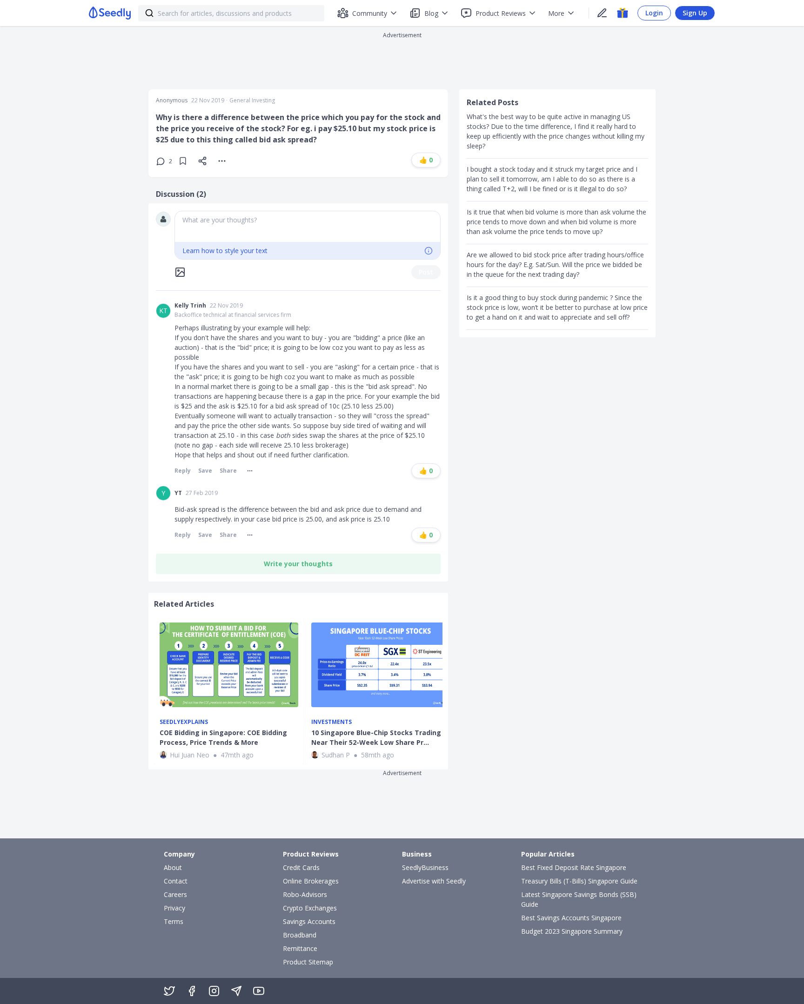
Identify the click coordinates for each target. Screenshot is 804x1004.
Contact (176, 881)
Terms (173, 921)
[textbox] (307, 226)
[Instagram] (214, 991)
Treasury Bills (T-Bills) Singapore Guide (579, 881)
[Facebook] (191, 991)
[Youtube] (258, 991)
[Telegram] (236, 991)
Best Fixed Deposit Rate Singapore (573, 867)
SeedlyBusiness (425, 867)
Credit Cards (301, 867)
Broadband (299, 934)
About (173, 867)
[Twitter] (169, 991)
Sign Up (695, 12)
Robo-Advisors (305, 894)
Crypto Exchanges (310, 908)
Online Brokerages (311, 881)
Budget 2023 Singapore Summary (572, 931)
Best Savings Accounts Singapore (571, 917)
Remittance (300, 948)
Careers (175, 894)
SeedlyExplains (184, 722)
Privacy (174, 908)
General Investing (252, 100)
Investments (331, 722)
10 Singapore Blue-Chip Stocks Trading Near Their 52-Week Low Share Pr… (376, 737)
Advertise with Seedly (434, 881)
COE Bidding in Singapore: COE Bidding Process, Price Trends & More (223, 737)
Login (654, 12)
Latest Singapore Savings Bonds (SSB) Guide (578, 899)
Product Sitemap (308, 961)
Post (426, 272)
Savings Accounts (309, 921)
